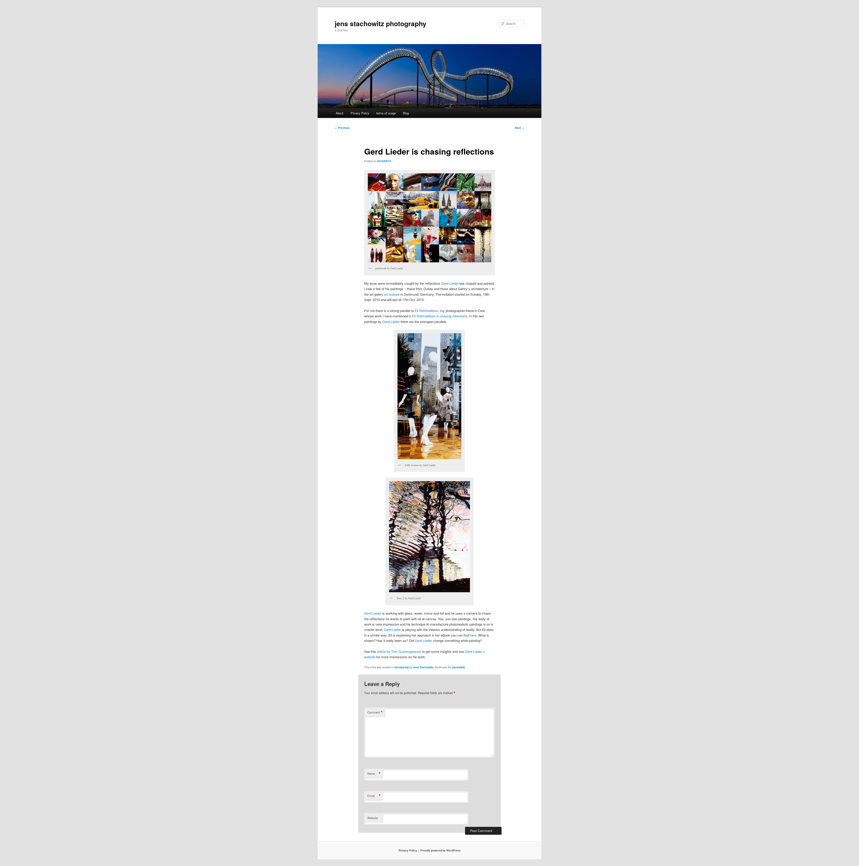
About (339, 113)
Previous (342, 128)
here (473, 635)
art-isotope (392, 294)
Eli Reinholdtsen (426, 310)
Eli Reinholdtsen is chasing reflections (439, 316)
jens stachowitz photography (380, 23)
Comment (375, 712)
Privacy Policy (360, 113)
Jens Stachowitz (423, 667)
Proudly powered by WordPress (440, 850)
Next (519, 128)
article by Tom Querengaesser (399, 651)
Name (374, 773)
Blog (406, 113)
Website (372, 818)
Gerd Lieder (449, 283)
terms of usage (386, 113)
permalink (458, 667)
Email (374, 795)
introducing (401, 667)
